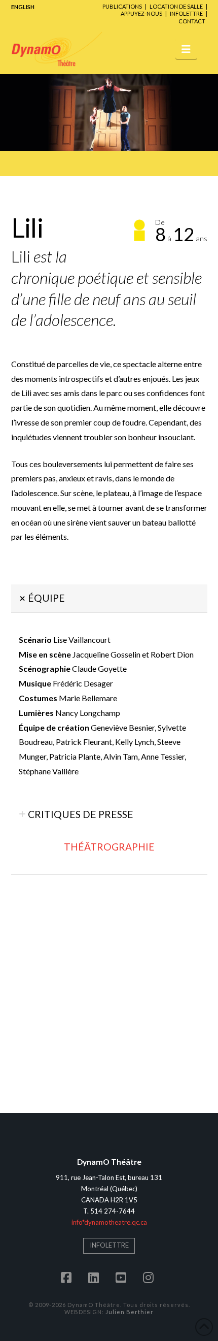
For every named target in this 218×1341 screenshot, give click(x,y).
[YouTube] (122, 1277)
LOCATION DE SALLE (176, 6)
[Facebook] (68, 1277)
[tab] (109, 598)
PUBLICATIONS (122, 6)
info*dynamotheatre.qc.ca (109, 1222)
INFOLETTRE (186, 13)
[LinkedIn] (95, 1277)
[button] (186, 48)
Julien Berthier (129, 1312)
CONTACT (191, 21)
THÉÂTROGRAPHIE (109, 847)
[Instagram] (150, 1277)
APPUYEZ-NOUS (141, 13)
